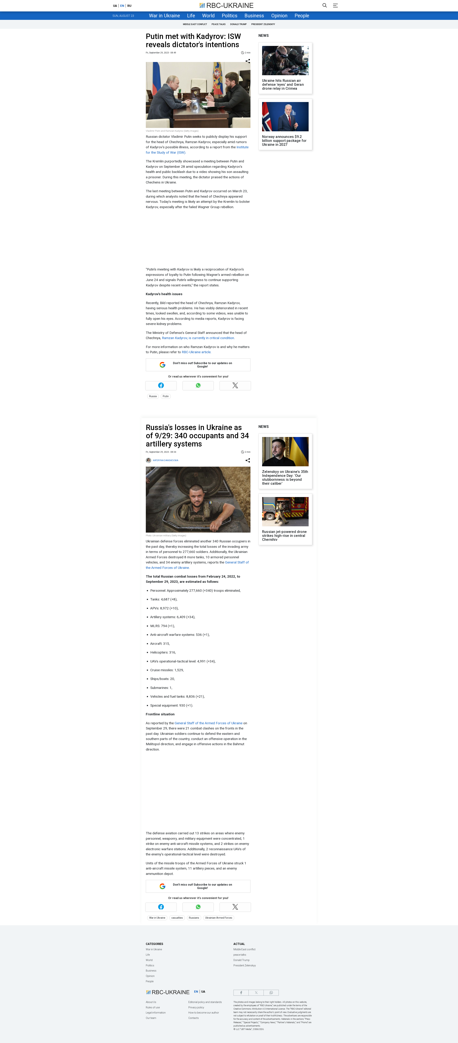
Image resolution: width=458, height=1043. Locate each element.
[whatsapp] (271, 993)
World (208, 16)
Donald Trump (238, 24)
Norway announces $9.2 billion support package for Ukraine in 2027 (284, 140)
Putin (166, 396)
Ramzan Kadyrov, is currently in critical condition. (198, 338)
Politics (229, 16)
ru (129, 6)
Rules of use (153, 1007)
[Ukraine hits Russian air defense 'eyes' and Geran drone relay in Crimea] (285, 61)
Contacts (193, 1018)
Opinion (279, 16)
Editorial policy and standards (205, 1002)
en (122, 6)
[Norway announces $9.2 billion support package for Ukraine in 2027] (285, 117)
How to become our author (203, 1012)
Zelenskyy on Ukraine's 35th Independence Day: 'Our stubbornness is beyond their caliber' (285, 477)
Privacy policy (196, 1007)
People (302, 16)
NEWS (264, 35)
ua (115, 6)
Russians (194, 917)
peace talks (219, 24)
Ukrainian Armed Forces (218, 917)
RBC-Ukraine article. (196, 352)
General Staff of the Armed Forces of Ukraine (208, 723)
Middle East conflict (195, 24)
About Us (151, 1002)
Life (191, 16)
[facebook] (241, 993)
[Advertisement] (198, 238)
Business (254, 16)
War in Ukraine (164, 16)
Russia (153, 396)
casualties (177, 917)
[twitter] (256, 993)
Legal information (156, 1012)
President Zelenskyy (263, 24)
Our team (151, 1018)
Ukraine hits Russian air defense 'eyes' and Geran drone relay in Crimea (283, 84)
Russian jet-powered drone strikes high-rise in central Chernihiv (284, 536)
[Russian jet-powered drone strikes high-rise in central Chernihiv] (285, 512)
